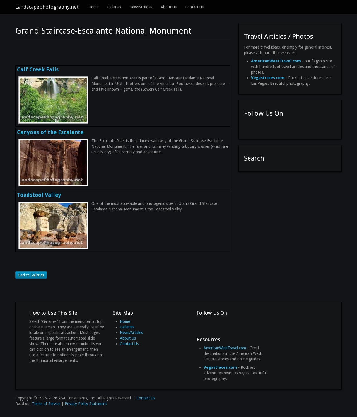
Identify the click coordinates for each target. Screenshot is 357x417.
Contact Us (194, 7)
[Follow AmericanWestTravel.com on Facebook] (248, 126)
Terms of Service (46, 403)
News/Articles (140, 7)
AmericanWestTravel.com (225, 348)
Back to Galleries (31, 275)
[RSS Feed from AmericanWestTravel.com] (288, 126)
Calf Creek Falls (38, 69)
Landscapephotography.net (47, 7)
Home (93, 7)
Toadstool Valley (39, 195)
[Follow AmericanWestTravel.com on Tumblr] (278, 126)
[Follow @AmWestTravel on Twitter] (258, 126)
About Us (169, 7)
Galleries (114, 7)
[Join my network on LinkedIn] (268, 126)
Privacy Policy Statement (86, 403)
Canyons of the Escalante (50, 132)
